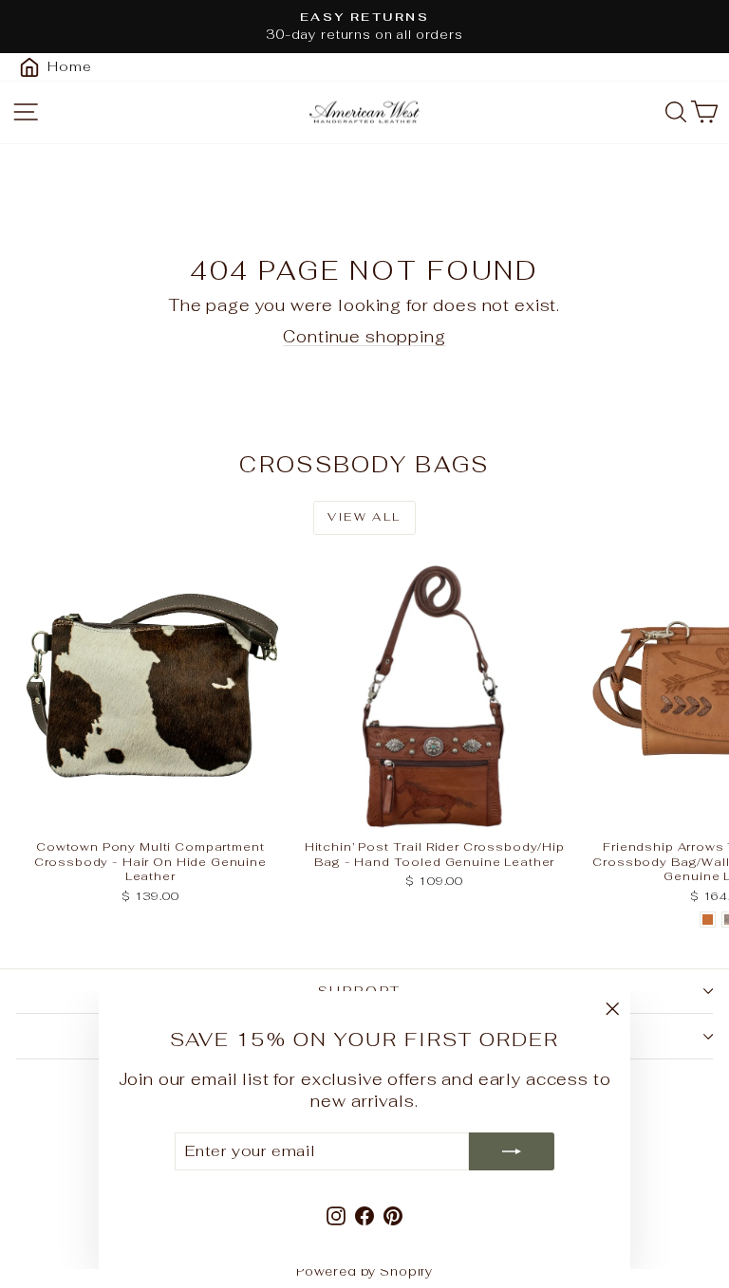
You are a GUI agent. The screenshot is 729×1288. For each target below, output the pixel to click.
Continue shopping (364, 336)
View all (364, 516)
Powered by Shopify (364, 1271)
